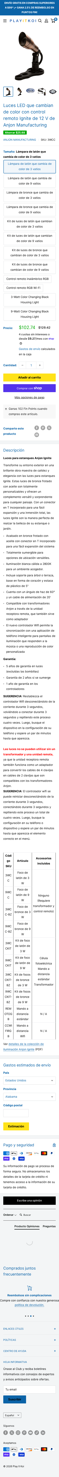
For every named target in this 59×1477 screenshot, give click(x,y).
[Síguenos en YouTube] (30, 1432)
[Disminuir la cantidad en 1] (22, 365)
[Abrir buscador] (40, 21)
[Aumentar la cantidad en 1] (39, 365)
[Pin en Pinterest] (43, 427)
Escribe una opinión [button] (29, 1200)
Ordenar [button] (8, 1214)
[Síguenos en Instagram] (18, 1432)
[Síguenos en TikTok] (36, 1432)
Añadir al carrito (29, 377)
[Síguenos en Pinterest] (24, 1432)
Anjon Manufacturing (19, 139)
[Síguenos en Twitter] (12, 1432)
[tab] (26, 1226)
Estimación (16, 1126)
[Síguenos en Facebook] (5, 1432)
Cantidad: (10, 365)
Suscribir (14, 1399)
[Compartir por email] (36, 434)
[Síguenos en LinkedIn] (43, 1432)
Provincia (9, 1089)
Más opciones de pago (29, 397)
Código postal (12, 1105)
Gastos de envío (29, 349)
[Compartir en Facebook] (36, 427)
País (6, 1072)
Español (9, 1415)
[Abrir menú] (5, 20)
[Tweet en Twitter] (49, 427)
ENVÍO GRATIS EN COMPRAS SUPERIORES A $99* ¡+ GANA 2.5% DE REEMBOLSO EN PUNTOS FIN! (29, 7)
